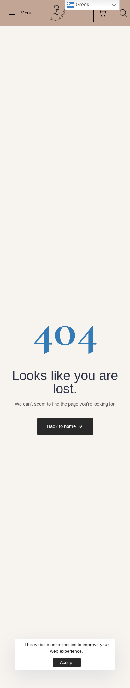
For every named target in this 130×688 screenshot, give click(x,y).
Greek (81, 4)
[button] (17, 12)
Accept (67, 662)
